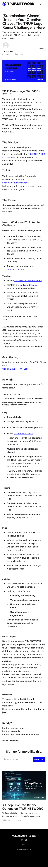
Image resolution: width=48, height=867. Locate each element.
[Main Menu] (44, 3)
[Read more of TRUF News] (5, 45)
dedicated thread (28, 285)
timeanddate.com (15, 269)
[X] (22, 840)
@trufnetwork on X (23, 433)
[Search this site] (40, 4)
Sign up (24, 844)
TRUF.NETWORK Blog (20, 836)
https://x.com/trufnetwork (15, 182)
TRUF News (7, 51)
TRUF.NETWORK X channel (28, 280)
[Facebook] (26, 840)
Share (41, 49)
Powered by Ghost (24, 849)
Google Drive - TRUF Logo (15, 369)
